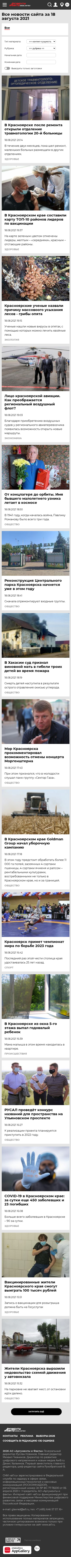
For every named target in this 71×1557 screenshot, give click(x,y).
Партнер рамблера (32, 1540)
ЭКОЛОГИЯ (11, 340)
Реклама (26, 1435)
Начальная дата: (13, 55)
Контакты (10, 1435)
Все (7, 27)
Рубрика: (9, 48)
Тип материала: (12, 41)
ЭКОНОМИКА (13, 438)
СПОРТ (8, 967)
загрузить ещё (36, 1412)
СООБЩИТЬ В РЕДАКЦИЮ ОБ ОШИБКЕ (28, 1440)
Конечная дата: (12, 62)
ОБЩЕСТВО (12, 524)
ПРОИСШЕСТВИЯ (15, 1053)
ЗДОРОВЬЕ (11, 159)
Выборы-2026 (45, 1435)
